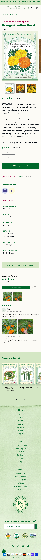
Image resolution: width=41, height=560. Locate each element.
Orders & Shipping (20, 445)
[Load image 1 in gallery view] (9, 88)
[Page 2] (19, 399)
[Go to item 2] (17, 296)
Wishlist (20, 430)
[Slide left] (2, 89)
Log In (20, 434)
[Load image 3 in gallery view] (31, 88)
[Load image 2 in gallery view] (20, 88)
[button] (32, 7)
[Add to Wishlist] (15, 382)
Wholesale (20, 490)
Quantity (5, 152)
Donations (20, 458)
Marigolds (14, 15)
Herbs (20, 417)
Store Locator (20, 477)
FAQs (20, 462)
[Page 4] (24, 399)
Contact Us (20, 473)
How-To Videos (20, 452)
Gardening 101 (20, 449)
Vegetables (20, 414)
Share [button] (21, 176)
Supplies (20, 424)
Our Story (20, 455)
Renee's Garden (23, 558)
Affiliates (20, 483)
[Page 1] (16, 399)
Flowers (5, 15)
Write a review (16, 288)
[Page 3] (21, 399)
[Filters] (33, 287)
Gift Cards (21, 427)
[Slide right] (39, 89)
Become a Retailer (20, 486)
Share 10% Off (20, 480)
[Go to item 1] (7, 296)
